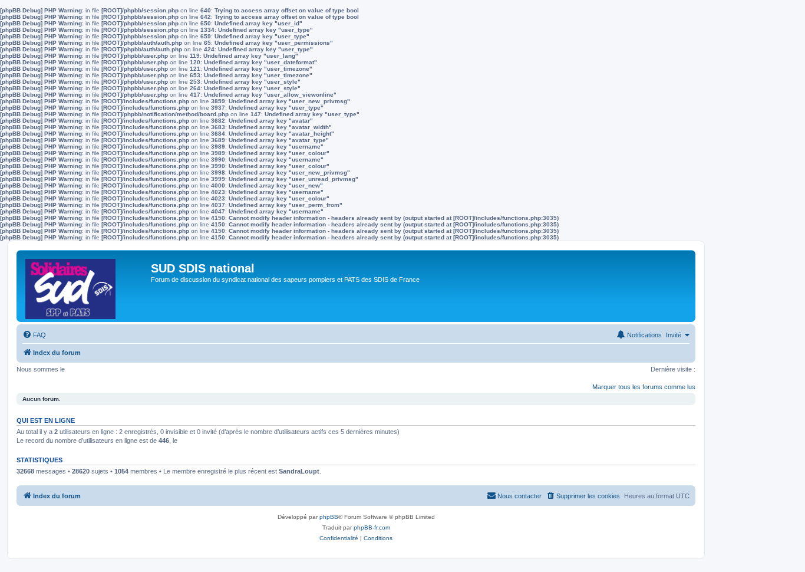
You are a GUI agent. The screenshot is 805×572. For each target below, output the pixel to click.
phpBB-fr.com (372, 527)
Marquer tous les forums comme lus (643, 386)
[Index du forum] (85, 286)
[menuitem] (34, 335)
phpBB (328, 517)
